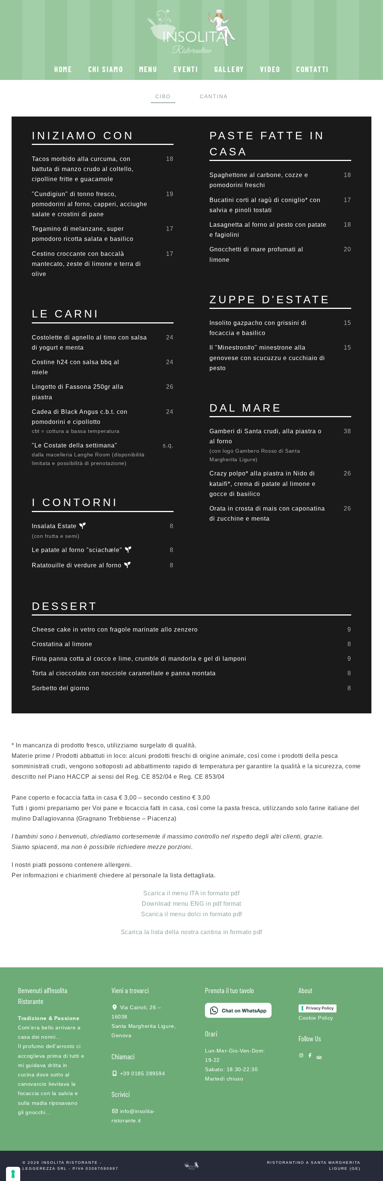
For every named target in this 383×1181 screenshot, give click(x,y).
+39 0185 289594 (142, 1073)
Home (63, 69)
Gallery (229, 69)
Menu (148, 69)
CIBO (163, 96)
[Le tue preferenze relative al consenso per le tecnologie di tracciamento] (13, 1174)
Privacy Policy (320, 1008)
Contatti (312, 69)
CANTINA (214, 96)
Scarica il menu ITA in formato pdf (191, 893)
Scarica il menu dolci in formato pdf (191, 914)
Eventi (186, 69)
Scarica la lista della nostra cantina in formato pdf (191, 932)
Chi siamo (105, 69)
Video (270, 69)
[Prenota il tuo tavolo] (238, 1008)
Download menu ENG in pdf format (191, 904)
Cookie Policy (315, 1018)
